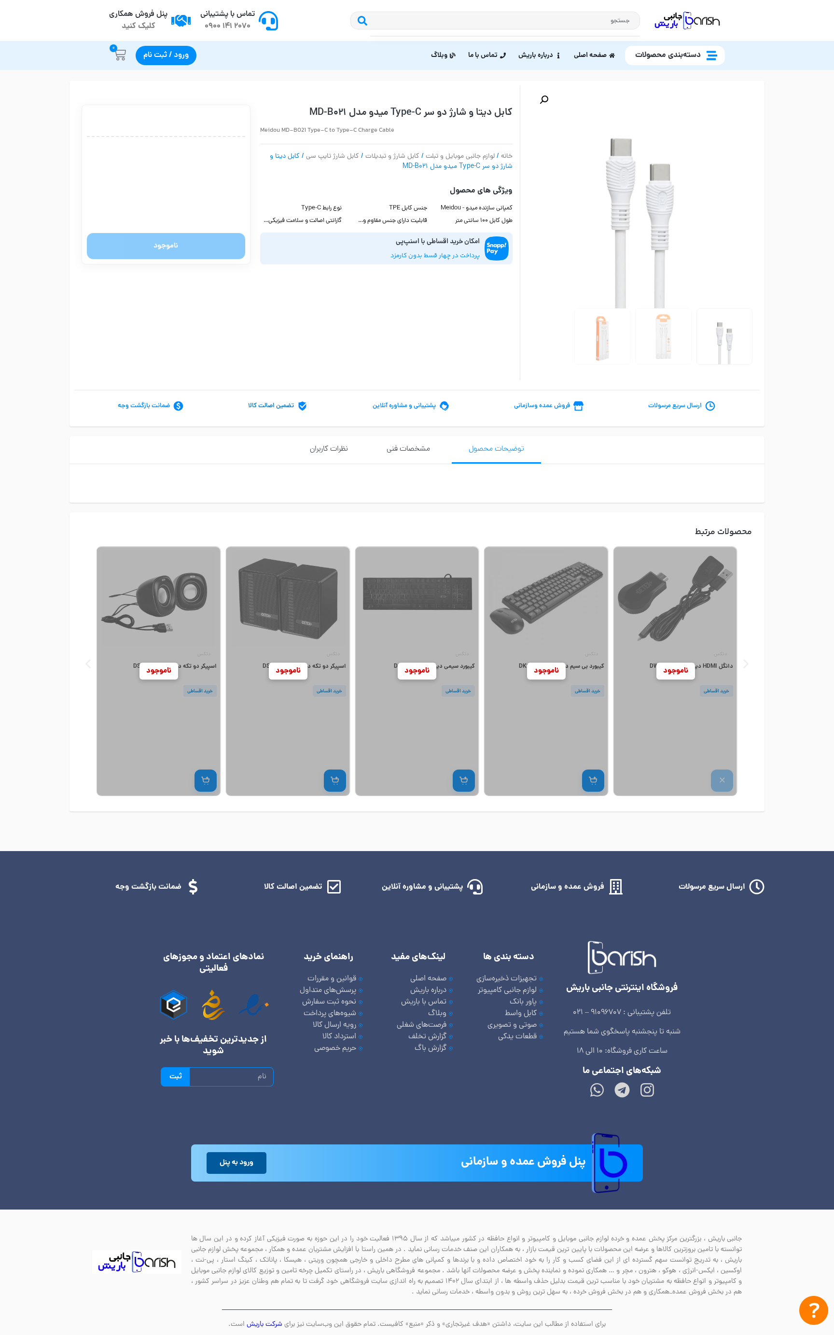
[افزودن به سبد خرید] (593, 781)
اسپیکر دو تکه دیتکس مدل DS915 (304, 666)
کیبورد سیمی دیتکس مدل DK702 (434, 666)
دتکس (720, 654)
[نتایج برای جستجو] (505, 36)
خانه (507, 156)
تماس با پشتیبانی (227, 14)
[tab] (496, 450)
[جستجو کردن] (360, 20)
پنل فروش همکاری (138, 14)
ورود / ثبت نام (166, 55)
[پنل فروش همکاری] (181, 20)
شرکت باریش (264, 1324)
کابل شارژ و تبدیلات (392, 156)
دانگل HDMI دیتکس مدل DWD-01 (691, 666)
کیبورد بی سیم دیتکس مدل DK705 (561, 666)
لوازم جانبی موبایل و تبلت (460, 156)
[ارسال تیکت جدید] (813, 1312)
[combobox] (505, 20)
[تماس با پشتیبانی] (268, 20)
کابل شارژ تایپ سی (332, 156)
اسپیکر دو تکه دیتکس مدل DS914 (175, 666)
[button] (544, 100)
